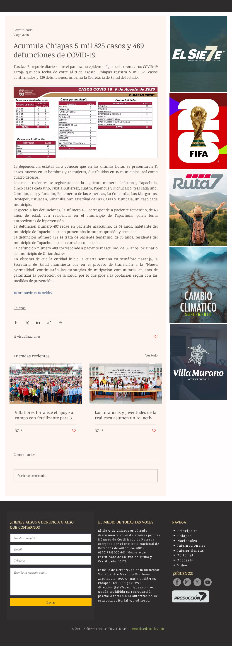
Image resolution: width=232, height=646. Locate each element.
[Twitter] (197, 582)
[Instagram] (187, 582)
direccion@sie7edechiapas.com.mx (126, 587)
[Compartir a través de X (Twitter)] (27, 322)
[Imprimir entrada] (60, 322)
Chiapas (20, 308)
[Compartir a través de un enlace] (49, 322)
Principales (187, 530)
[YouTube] (208, 582)
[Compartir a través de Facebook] (16, 322)
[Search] (222, 6)
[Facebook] (177, 582)
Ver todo (151, 355)
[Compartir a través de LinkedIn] (38, 322)
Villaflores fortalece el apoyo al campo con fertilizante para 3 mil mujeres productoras (45, 415)
